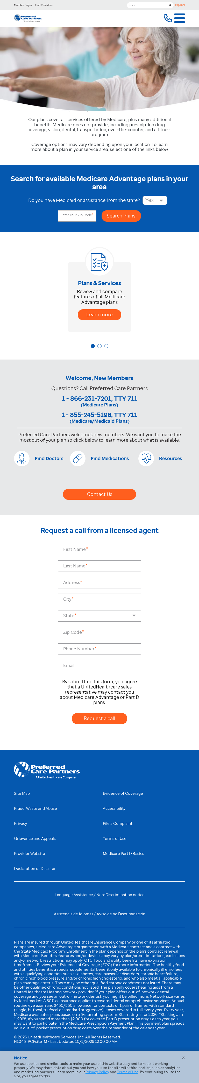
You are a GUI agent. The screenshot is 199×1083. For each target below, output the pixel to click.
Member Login (23, 5)
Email (68, 665)
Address (71, 582)
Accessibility (114, 808)
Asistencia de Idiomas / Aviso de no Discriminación (99, 914)
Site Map (22, 793)
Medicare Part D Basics (123, 853)
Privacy (20, 823)
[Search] (170, 5)
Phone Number (78, 648)
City (67, 599)
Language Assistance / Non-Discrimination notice (100, 894)
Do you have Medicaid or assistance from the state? (84, 200)
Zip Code (72, 632)
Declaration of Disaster (35, 868)
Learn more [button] (99, 314)
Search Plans (121, 216)
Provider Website (29, 853)
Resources (170, 458)
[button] (168, 18)
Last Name (74, 566)
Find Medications (110, 458)
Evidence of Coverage (123, 793)
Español (180, 5)
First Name (74, 549)
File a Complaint (117, 823)
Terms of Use (114, 838)
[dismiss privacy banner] (183, 1058)
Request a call (99, 718)
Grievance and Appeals (35, 838)
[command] (28, 18)
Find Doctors (49, 458)
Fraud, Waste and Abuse (35, 808)
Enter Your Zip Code (76, 215)
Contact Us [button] (99, 494)
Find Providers (44, 5)
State (68, 615)
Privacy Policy (97, 1072)
